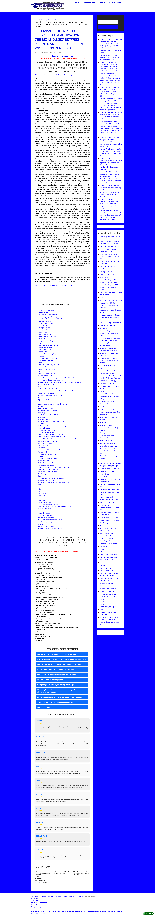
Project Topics (115, 3)
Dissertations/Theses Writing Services (50, 380)
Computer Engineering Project (48, 365)
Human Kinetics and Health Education (50, 434)
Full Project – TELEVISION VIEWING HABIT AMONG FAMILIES (81, 873)
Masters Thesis (89, 3)
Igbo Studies (104, 461)
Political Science (43, 493)
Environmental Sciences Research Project (52, 404)
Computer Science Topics (46, 369)
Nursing (40, 476)
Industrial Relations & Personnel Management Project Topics (58, 439)
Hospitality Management (46, 432)
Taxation (40, 524)
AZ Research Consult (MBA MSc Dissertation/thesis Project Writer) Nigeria (57, 896)
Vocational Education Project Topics (49, 528)
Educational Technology (45, 393)
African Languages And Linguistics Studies (52, 317)
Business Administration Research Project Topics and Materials (109, 305)
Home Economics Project (46, 430)
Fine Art (40, 406)
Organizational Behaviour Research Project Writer (54, 482)
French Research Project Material (49, 415)
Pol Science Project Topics (109, 554)
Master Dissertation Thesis (46, 463)
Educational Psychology (108, 381)
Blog (39, 343)
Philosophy (103, 546)
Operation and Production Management (51, 478)
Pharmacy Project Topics (108, 543)
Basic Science (42, 332)
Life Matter (41, 448)
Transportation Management (47, 526)
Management (42, 452)
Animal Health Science (45, 323)
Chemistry (41, 356)
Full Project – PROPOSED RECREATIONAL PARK (62, 872)
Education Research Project (47, 389)
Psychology (41, 500)
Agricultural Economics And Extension (50, 319)
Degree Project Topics (45, 376)
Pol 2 (39, 491)
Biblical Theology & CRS (45, 334)
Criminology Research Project (47, 373)
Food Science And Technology (47, 410)
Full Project (41, 417)
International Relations (45, 443)
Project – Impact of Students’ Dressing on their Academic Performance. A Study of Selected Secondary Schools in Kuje (110, 91)
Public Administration (44, 502)
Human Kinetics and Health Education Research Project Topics (109, 451)
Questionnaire (42, 511)
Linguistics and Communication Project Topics (53, 450)
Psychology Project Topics (109, 568)
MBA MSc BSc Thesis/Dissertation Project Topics (54, 467)
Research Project (43, 513)
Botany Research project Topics (48, 345)
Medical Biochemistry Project (47, 469)
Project (40, 498)
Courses (40, 371)
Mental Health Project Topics (47, 472)
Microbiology (41, 474)
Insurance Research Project (47, 441)
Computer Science (44, 367)
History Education (43, 428)
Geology (40, 424)
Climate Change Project (45, 360)
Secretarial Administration (46, 517)
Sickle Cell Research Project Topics (49, 519)
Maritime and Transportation (47, 454)
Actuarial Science (43, 312)
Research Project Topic (45, 515)
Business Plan (42, 352)
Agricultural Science (44, 321)
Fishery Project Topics (45, 408)
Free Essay (41, 413)
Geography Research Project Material (50, 421)
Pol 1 (39, 489)
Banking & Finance (43, 328)
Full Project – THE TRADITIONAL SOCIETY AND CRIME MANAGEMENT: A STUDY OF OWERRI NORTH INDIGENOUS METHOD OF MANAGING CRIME (43, 876)
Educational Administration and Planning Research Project (57, 391)
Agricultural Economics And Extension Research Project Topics (109, 256)
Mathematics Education (45, 465)
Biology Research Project (46, 341)
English (39, 397)
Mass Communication (44, 461)
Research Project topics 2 (109, 591)
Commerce (41, 362)
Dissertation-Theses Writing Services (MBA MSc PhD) (55, 378)
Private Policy (42, 495)
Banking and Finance (44, 330)
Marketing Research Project (47, 458)
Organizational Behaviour (46, 480)
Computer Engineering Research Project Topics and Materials (109, 333)
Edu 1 (39, 386)
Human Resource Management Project (51, 437)
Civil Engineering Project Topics (48, 358)
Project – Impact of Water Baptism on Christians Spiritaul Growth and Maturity (110, 57)
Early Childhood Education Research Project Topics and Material (59, 382)
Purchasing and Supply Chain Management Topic (54, 506)
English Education (43, 400)
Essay (102, 3)
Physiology (41, 487)
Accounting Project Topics (46, 310)
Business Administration (45, 347)
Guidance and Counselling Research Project (52, 426)
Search (100, 18)
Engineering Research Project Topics (50, 395)
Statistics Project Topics (45, 522)
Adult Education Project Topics (48, 314)
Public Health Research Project (48, 504)
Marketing (40, 456)
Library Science (42, 445)
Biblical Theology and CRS (46, 336)
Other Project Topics (107, 541)
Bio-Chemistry (42, 338)
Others (39, 485)
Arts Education (42, 325)
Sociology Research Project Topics (49, 52)
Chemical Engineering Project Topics (50, 354)
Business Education (44, 349)
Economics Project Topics (46, 384)
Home (77, 3)
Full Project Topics (43, 419)
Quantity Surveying (44, 509)
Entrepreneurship (43, 402)
